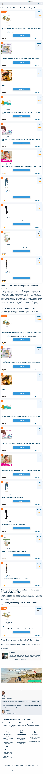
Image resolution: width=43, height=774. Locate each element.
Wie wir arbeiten (35, 765)
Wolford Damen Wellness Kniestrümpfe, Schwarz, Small (13, 220)
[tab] (6, 164)
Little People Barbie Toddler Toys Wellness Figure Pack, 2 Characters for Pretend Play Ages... (21, 166)
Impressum (15, 765)
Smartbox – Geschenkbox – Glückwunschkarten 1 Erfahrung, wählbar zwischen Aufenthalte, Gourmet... (21, 113)
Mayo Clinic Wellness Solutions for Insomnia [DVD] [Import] (14, 247)
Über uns (29, 765)
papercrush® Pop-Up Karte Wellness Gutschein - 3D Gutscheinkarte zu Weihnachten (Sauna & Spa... (21, 29)
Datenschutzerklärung (22, 765)
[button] (39, 3)
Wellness (3, 85)
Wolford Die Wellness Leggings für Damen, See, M (12, 193)
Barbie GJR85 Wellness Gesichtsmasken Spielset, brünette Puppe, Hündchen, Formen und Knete (21, 140)
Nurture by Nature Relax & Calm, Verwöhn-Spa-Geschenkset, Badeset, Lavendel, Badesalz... (21, 58)
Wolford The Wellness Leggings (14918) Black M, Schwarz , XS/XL (15, 273)
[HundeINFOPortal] (3, 3)
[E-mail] (3, 663)
